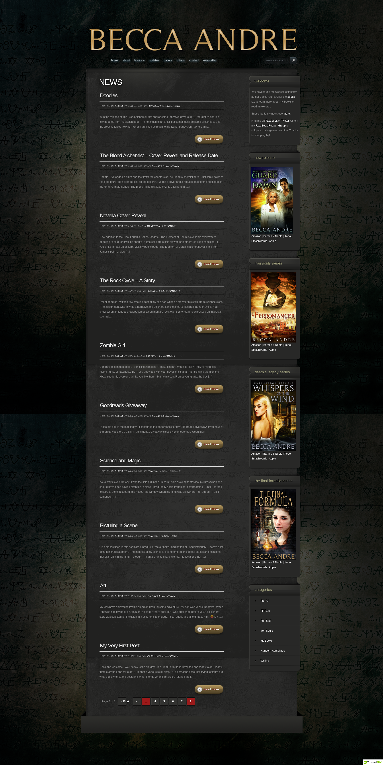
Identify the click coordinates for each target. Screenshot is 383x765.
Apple (272, 241)
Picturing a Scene (118, 525)
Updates (154, 60)
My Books (153, 165)
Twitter (285, 120)
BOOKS (139, 60)
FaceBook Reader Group (271, 125)
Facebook (271, 120)
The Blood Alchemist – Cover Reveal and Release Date (159, 155)
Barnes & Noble (272, 236)
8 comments (170, 656)
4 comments (167, 355)
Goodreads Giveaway (123, 405)
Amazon (256, 236)
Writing (151, 355)
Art (103, 585)
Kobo (287, 236)
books (291, 96)
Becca (119, 105)
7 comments (170, 165)
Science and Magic (120, 460)
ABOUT (126, 60)
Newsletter (209, 60)
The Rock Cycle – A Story (127, 280)
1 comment (169, 226)
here (287, 113)
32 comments (171, 290)
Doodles (108, 95)
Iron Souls (267, 630)
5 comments (171, 105)
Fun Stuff (154, 105)
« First (125, 701)
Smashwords (259, 241)
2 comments (170, 415)
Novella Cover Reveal (123, 215)
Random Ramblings (273, 650)
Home (114, 60)
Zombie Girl (112, 345)
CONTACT (194, 60)
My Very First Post (119, 645)
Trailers (168, 60)
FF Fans (181, 60)
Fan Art (151, 596)
